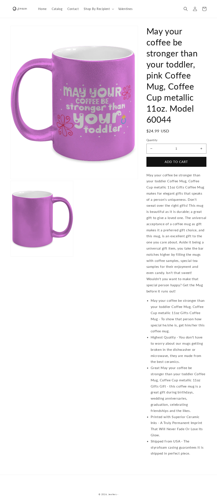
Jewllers (112, 494)
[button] (98, 8)
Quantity (152, 140)
